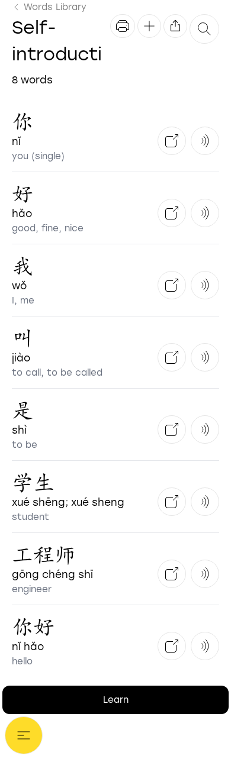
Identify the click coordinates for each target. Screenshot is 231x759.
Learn (116, 700)
